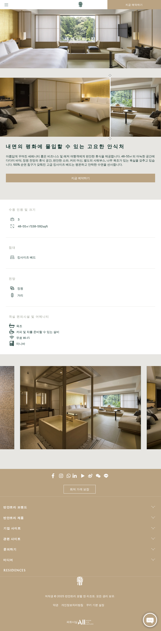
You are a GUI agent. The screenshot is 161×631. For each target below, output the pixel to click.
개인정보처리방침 (72, 605)
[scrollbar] (109, 107)
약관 (55, 605)
